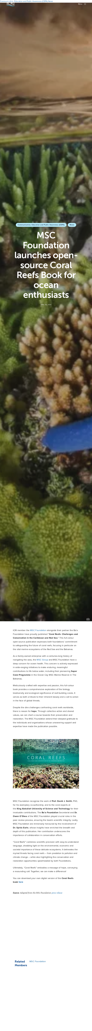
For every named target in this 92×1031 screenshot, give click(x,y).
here (21, 882)
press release (57, 892)
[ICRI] (10, 4)
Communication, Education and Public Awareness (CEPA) (41, 225)
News (72, 225)
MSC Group (42, 659)
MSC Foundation (38, 630)
